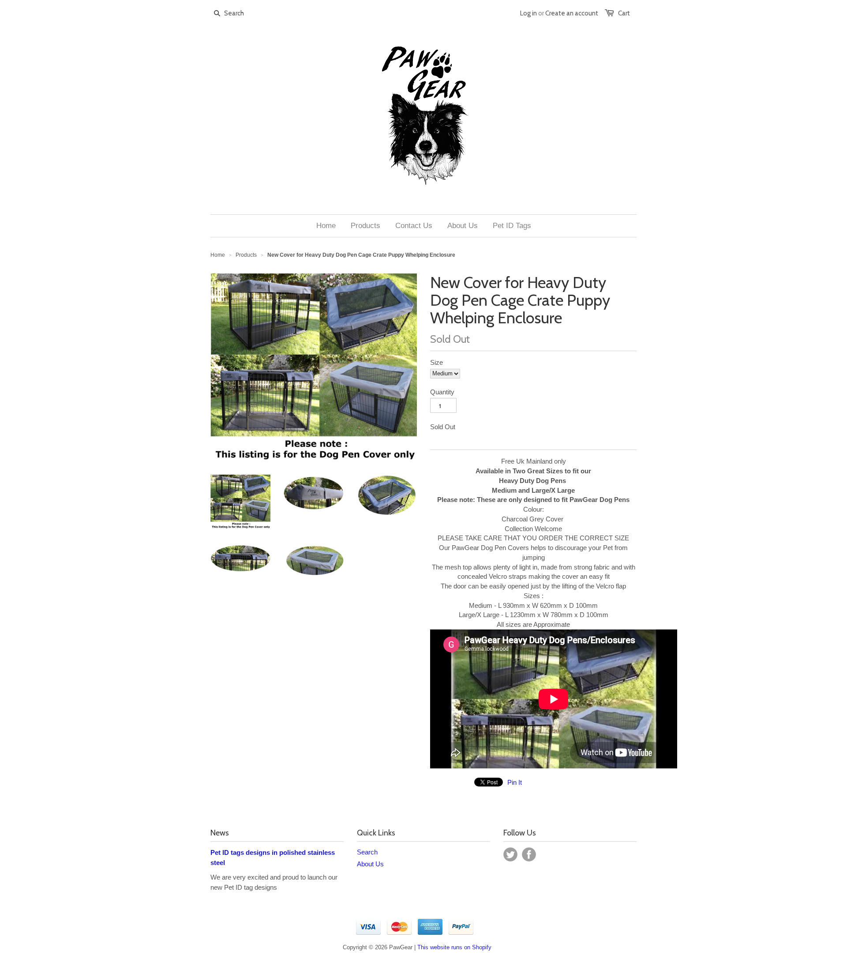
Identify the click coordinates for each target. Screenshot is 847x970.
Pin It (514, 782)
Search (367, 852)
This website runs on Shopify (454, 947)
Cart (624, 13)
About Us (370, 864)
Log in (528, 13)
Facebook (529, 854)
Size (436, 362)
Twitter (510, 854)
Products (246, 255)
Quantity (442, 392)
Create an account (571, 13)
